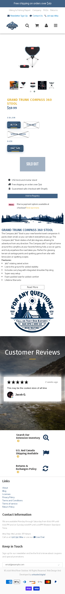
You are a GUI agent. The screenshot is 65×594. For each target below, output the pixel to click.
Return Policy (8, 507)
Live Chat (40, 537)
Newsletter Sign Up (19, 16)
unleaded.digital (38, 574)
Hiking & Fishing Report (19, 10)
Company (36, 10)
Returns (54, 10)
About (5, 488)
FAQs (45, 10)
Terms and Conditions (12, 501)
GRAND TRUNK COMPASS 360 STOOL (29, 101)
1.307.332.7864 (17, 537)
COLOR (11, 118)
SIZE (10, 141)
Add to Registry (32, 196)
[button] (30, 91)
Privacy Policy (8, 497)
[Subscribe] (59, 565)
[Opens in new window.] (12, 396)
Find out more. (32, 208)
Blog (4, 491)
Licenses (6, 494)
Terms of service (9, 504)
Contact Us (38, 16)
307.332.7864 (52, 16)
